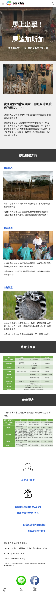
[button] (3, 3)
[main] (28, 34)
